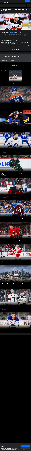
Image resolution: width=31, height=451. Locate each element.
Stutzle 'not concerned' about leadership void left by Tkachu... (13, 307)
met (3, 37)
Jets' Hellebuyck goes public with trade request (8, 60)
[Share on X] (12, 49)
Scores (5, 2)
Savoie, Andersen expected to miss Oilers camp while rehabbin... (13, 105)
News (8, 2)
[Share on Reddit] (14, 49)
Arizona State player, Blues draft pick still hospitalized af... (14, 128)
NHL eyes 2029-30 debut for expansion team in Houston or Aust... (15, 284)
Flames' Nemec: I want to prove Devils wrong (11, 196)
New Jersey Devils (12, 32)
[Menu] (1, 1)
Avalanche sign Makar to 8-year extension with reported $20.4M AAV (11, 56)
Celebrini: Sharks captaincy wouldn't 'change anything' (9, 57)
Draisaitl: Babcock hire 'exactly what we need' (12, 330)
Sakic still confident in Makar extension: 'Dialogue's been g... (15, 218)
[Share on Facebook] (16, 49)
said (4, 42)
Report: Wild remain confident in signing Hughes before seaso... (14, 173)
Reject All (25, 447)
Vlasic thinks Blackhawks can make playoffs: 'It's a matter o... (15, 240)
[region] (15, 447)
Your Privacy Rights (25, 449)
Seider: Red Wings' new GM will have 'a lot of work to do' (14, 261)
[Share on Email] (18, 49)
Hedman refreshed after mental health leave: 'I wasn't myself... (13, 150)
